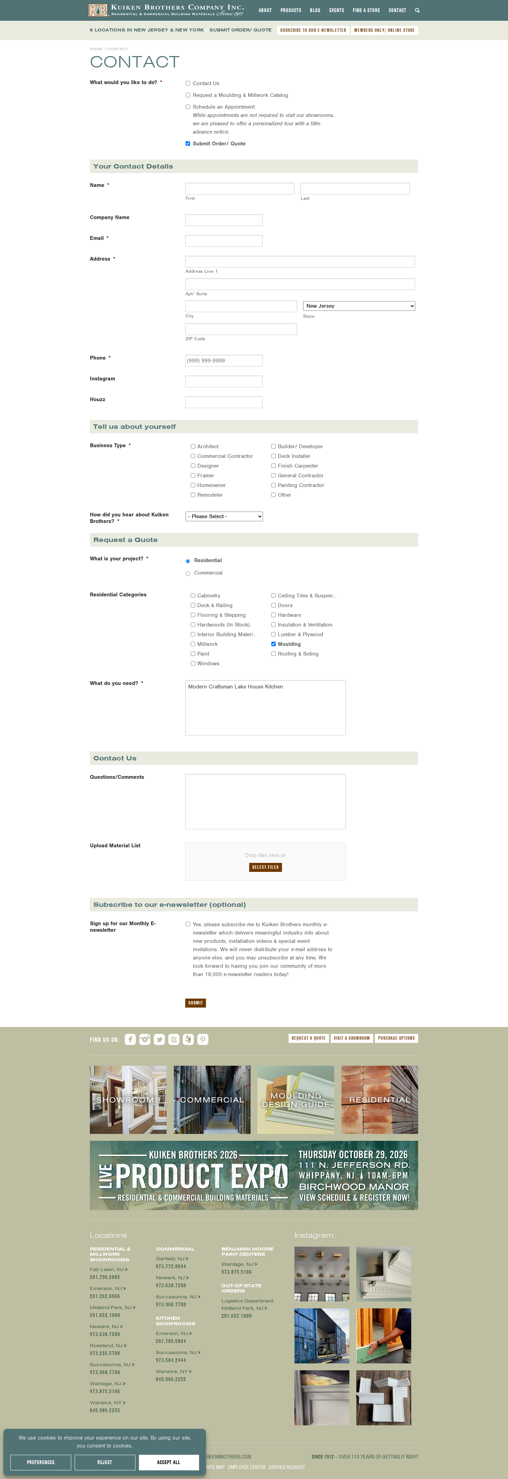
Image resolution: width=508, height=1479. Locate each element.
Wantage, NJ (106, 1384)
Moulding (289, 644)
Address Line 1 (202, 271)
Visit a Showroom (352, 1038)
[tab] (265, 10)
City (190, 316)
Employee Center (246, 1467)
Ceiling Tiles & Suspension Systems (308, 595)
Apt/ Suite (197, 294)
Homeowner (211, 485)
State (308, 316)
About (265, 10)
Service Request (287, 1467)
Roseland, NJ (106, 1346)
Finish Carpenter (298, 465)
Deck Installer (294, 456)
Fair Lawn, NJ (107, 1269)
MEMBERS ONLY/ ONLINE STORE (384, 30)
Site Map (215, 1467)
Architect (207, 446)
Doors (285, 605)
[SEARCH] (417, 10)
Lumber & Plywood (300, 634)
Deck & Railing (215, 605)
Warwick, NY (106, 1403)
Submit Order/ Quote (219, 143)
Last (305, 198)
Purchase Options (396, 1038)
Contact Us (206, 83)
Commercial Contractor (225, 456)
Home (96, 49)
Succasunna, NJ (110, 1365)
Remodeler (210, 495)
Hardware (289, 615)
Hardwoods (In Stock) (223, 624)
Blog (315, 10)
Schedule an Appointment (263, 119)
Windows (208, 663)
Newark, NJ (104, 1326)
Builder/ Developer (300, 446)
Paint (203, 653)
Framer (205, 475)
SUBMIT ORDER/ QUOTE (240, 30)
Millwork (207, 644)
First (190, 198)
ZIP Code (196, 339)
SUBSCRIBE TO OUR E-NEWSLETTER (313, 30)
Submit (195, 1003)
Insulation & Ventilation (305, 624)
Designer (208, 465)
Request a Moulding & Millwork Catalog (240, 95)
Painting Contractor (301, 485)
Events (336, 10)
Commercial (208, 572)
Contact (397, 10)
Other (284, 495)
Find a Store (366, 10)
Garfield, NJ (170, 1259)
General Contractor (301, 475)
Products (291, 10)
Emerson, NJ (106, 1288)
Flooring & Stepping (221, 615)
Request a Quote (309, 1038)
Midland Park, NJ (111, 1307)
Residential (208, 560)
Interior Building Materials (227, 634)
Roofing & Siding (298, 653)
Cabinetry (208, 595)
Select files (265, 867)
